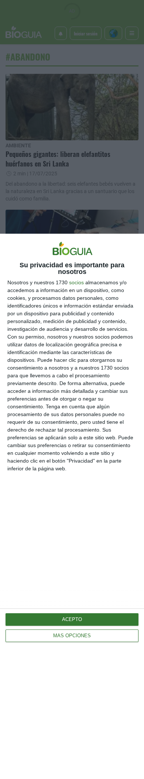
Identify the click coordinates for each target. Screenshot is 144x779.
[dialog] (72, 506)
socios (76, 282)
